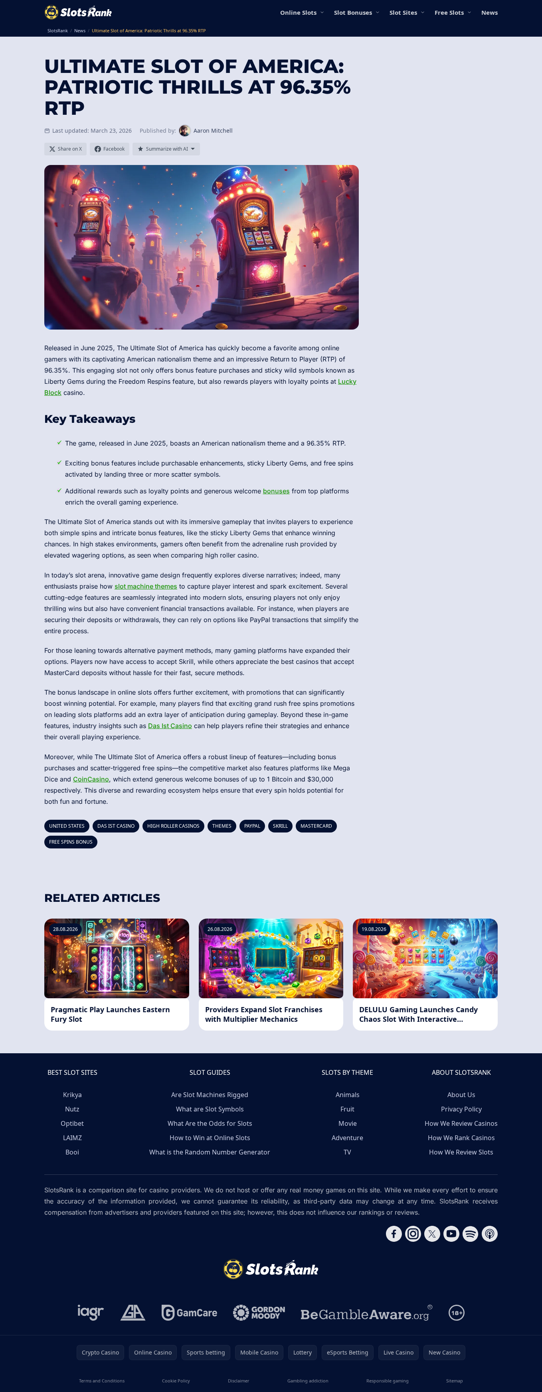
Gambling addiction (307, 1381)
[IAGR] (91, 1313)
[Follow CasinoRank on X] (432, 1234)
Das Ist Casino (170, 726)
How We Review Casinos (461, 1123)
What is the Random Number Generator (209, 1152)
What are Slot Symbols (210, 1109)
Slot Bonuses (353, 12)
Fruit (347, 1109)
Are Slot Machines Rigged (209, 1094)
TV (347, 1152)
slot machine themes (146, 586)
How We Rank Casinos (461, 1137)
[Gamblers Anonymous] (133, 1313)
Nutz (72, 1109)
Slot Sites (403, 12)
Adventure (347, 1137)
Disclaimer (238, 1381)
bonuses (276, 491)
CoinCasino (91, 779)
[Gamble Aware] (367, 1313)
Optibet (72, 1123)
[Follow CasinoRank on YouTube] (451, 1234)
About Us (461, 1094)
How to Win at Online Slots (210, 1137)
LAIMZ (72, 1137)
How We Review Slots (461, 1152)
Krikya (72, 1094)
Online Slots (298, 12)
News (489, 12)
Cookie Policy (176, 1381)
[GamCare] (189, 1313)
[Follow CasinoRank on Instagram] (413, 1234)
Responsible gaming (387, 1381)
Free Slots (449, 12)
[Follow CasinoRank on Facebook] (394, 1234)
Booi (72, 1152)
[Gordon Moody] (259, 1313)
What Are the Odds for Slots (210, 1123)
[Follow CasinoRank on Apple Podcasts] (490, 1234)
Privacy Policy (461, 1109)
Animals (348, 1094)
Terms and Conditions (102, 1381)
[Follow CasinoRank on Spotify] (471, 1234)
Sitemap (454, 1381)
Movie (347, 1123)
